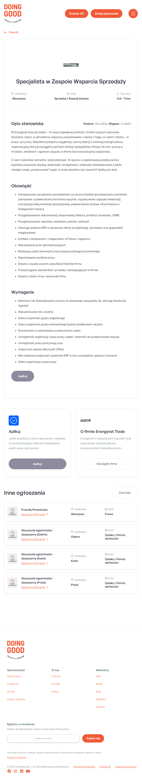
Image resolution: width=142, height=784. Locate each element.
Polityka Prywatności (84, 766)
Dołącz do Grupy (16, 699)
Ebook (99, 683)
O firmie (56, 676)
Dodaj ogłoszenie (106, 13)
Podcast (100, 706)
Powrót (11, 32)
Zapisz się (93, 738)
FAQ (98, 676)
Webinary (101, 699)
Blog (98, 691)
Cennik (11, 691)
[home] (12, 13)
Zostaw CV (76, 13)
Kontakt (56, 683)
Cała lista (125, 492)
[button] (133, 13)
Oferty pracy (14, 676)
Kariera (55, 691)
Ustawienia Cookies (125, 766)
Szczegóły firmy (107, 463)
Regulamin (105, 766)
